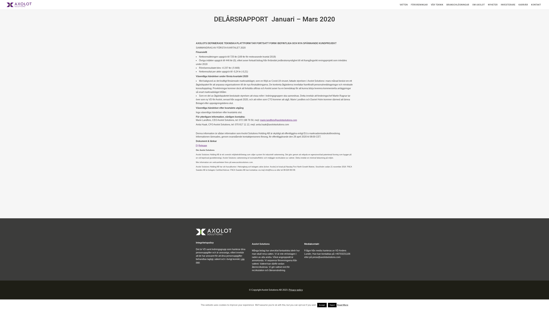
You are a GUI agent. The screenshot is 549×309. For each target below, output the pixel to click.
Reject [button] (332, 305)
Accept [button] (322, 305)
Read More (342, 305)
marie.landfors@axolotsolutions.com (278, 120)
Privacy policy (296, 290)
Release (202, 145)
